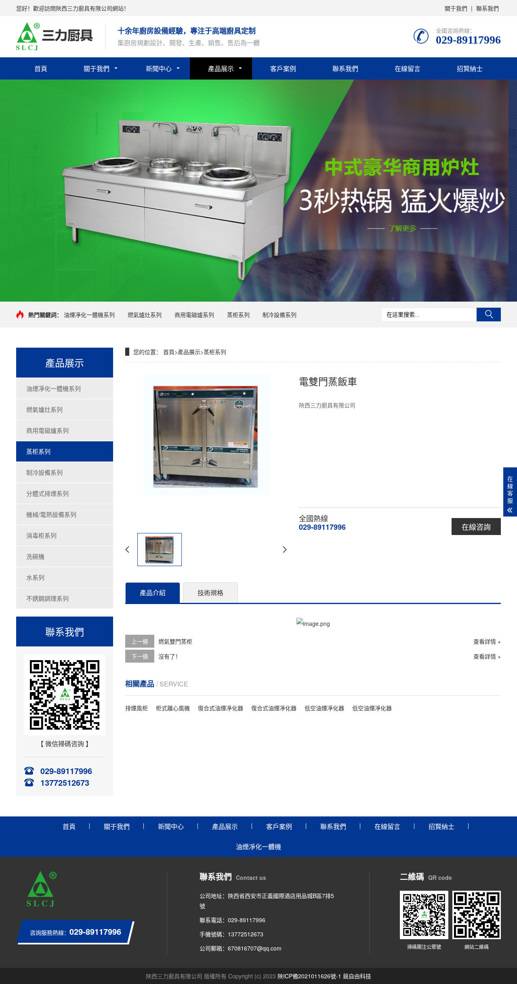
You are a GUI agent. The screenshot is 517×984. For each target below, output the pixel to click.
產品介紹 (153, 592)
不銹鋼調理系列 (47, 598)
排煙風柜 (136, 708)
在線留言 (407, 68)
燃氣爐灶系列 (145, 315)
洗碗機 (35, 556)
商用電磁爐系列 (194, 315)
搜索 (489, 314)
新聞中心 (159, 68)
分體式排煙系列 (47, 493)
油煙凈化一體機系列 (89, 315)
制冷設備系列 (279, 315)
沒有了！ (169, 656)
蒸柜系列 (238, 315)
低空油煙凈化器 (324, 708)
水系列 (35, 577)
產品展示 (221, 68)
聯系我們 (487, 8)
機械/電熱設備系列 (51, 514)
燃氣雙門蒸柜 (175, 641)
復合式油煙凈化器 (220, 708)
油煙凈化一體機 (258, 846)
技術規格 (210, 592)
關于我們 (456, 8)
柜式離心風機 (173, 708)
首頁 (40, 68)
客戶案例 (283, 68)
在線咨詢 (476, 526)
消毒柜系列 (41, 535)
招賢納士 (470, 68)
